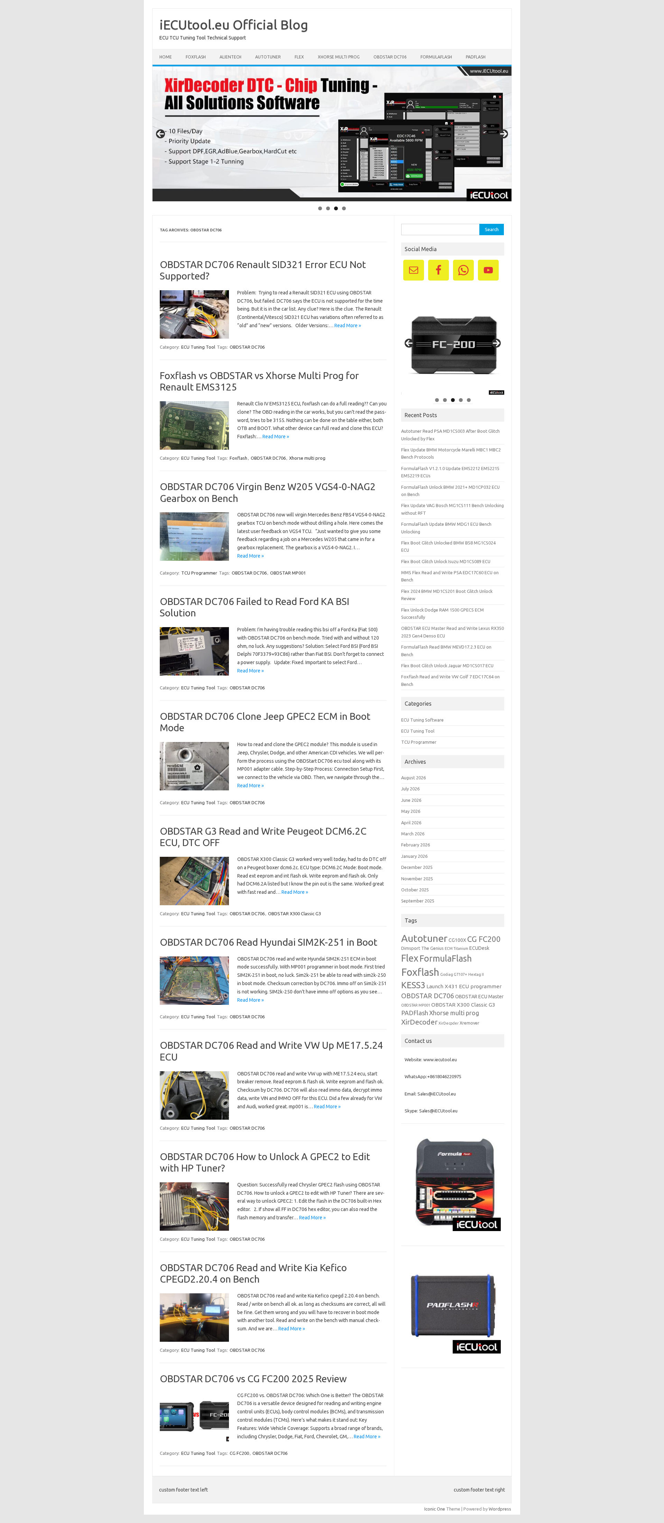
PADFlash (476, 57)
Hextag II (476, 974)
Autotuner (424, 938)
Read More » (347, 325)
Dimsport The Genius (422, 948)
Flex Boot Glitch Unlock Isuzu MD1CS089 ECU (445, 561)
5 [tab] (469, 400)
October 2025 (415, 889)
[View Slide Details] (332, 133)
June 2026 (411, 800)
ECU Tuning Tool (198, 347)
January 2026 (414, 856)
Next (503, 133)
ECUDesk (479, 948)
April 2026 (411, 822)
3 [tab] (336, 208)
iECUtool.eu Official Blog (233, 24)
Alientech (230, 57)
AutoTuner (268, 57)
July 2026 (410, 788)
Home (165, 57)
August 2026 (413, 777)
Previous (160, 133)
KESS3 (413, 985)
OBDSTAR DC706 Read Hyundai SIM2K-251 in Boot (268, 942)
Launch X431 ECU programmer (463, 986)
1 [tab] (320, 208)
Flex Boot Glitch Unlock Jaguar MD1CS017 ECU (447, 665)
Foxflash (196, 57)
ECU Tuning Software (422, 719)
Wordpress (500, 1508)
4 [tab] (344, 208)
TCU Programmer (199, 572)
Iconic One (434, 1508)
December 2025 (417, 867)
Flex (299, 57)
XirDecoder (419, 1022)
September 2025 (417, 900)
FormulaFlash (436, 57)
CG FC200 (239, 1453)
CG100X (457, 940)
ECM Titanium (456, 948)
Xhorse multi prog (307, 458)
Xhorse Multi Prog (339, 57)
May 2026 (410, 811)
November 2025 (417, 878)
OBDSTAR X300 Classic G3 (294, 913)
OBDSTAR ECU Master (479, 996)
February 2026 (415, 844)
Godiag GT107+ (453, 974)
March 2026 (412, 833)
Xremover (469, 1022)
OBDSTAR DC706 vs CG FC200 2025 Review (253, 1378)
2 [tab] (328, 208)
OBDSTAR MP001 (288, 572)
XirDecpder (449, 1023)
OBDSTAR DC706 (390, 57)
